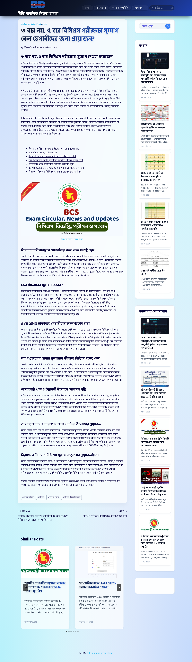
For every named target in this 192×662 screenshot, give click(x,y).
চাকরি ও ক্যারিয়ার (28, 24)
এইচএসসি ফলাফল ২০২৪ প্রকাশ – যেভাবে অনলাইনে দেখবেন (98, 585)
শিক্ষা (38, 24)
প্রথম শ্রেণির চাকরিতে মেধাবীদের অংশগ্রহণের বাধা (52, 156)
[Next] (119, 587)
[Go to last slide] (25, 587)
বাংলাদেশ (101, 8)
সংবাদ (87, 8)
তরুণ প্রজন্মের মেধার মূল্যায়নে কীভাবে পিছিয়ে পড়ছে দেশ (56, 160)
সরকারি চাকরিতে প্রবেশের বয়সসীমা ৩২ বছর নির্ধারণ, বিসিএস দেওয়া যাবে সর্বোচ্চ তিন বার (43, 516)
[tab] (66, 631)
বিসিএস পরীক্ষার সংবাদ (71, 497)
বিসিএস (41, 497)
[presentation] (45, 562)
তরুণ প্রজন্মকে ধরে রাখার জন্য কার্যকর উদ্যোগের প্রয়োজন (56, 168)
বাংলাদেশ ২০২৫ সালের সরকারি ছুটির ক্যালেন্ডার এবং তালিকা (153, 127)
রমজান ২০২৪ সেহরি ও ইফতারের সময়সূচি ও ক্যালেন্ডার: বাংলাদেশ (152, 176)
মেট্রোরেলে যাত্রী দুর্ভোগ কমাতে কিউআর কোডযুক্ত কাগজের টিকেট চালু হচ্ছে (153, 491)
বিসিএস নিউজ (53, 497)
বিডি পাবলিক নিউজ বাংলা (33, 47)
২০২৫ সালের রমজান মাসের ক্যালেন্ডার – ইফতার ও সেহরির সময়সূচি (154, 225)
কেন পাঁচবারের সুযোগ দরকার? (43, 153)
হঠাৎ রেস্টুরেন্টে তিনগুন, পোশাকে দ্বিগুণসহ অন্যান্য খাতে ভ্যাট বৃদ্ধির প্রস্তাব (153, 393)
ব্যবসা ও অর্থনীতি (120, 8)
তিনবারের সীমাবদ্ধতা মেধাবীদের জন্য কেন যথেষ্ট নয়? (54, 149)
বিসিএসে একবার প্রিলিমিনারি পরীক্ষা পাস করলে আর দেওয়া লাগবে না (155, 442)
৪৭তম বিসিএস (28, 497)
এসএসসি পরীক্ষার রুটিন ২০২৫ (153, 272)
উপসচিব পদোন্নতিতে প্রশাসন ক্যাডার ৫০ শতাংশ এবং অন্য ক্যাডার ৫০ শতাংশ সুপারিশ (44, 587)
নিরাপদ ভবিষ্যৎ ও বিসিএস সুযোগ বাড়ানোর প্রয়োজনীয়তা (55, 172)
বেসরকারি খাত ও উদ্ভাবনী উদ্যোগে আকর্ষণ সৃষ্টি (51, 164)
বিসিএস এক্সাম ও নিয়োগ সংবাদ (72, 239)
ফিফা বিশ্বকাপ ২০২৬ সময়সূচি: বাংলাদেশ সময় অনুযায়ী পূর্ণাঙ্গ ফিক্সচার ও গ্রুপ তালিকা (154, 77)
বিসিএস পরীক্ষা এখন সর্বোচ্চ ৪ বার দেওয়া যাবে (105, 514)
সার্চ (167, 26)
